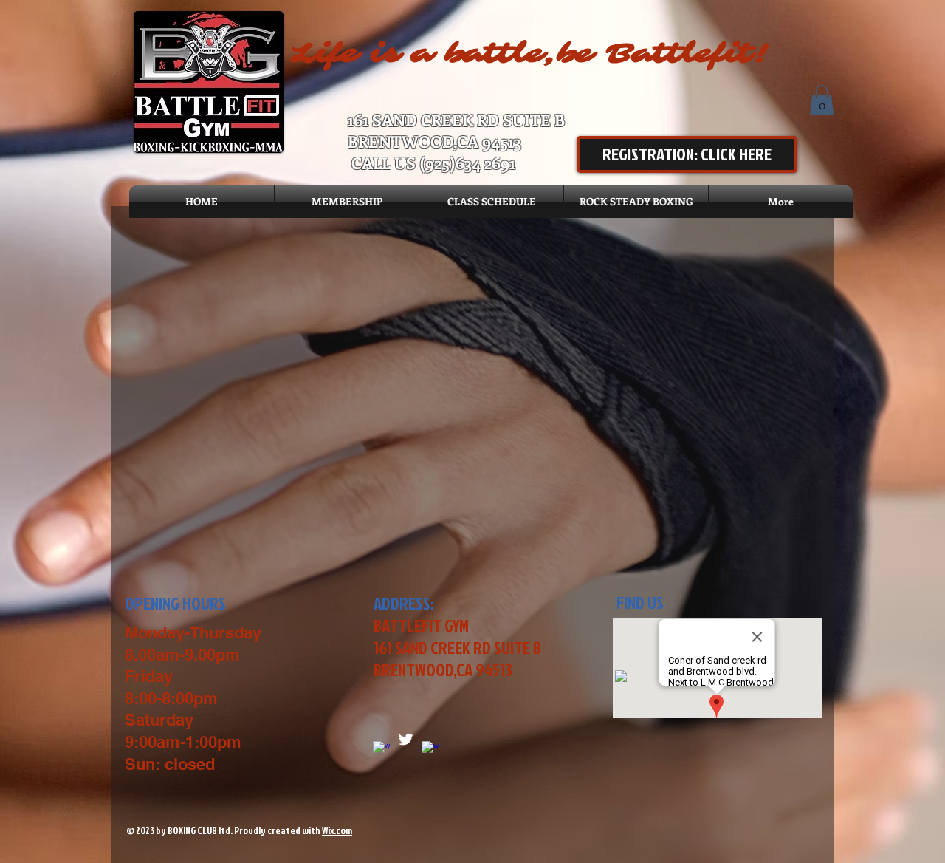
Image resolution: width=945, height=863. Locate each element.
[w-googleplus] (381, 749)
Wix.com (337, 830)
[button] (821, 100)
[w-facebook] (430, 749)
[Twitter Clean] (405, 739)
